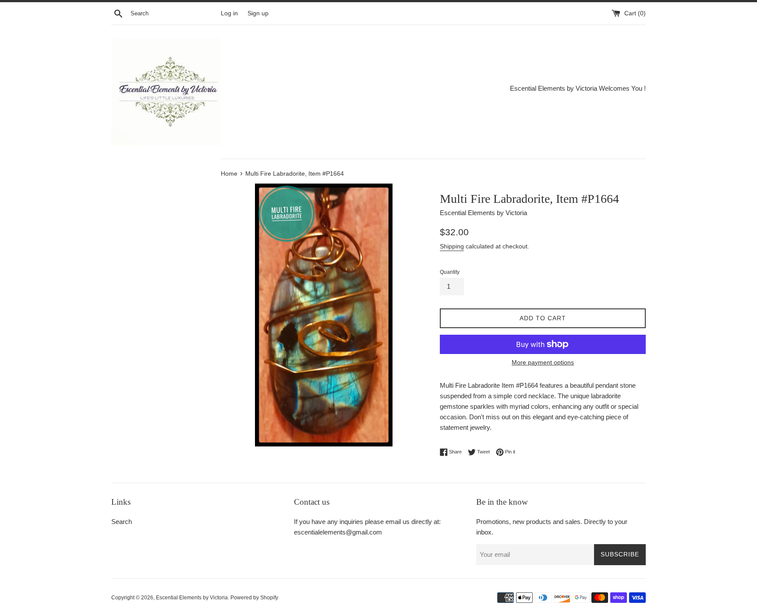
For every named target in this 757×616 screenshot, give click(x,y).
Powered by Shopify (254, 598)
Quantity (450, 272)
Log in (229, 13)
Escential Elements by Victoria (192, 598)
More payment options (543, 362)
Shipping (452, 246)
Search (121, 521)
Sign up (258, 13)
